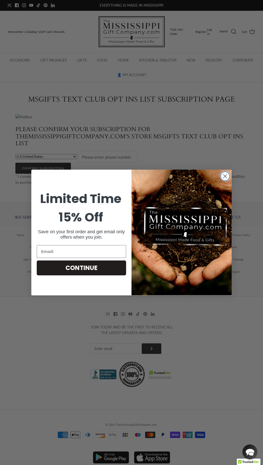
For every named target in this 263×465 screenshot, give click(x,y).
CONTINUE (81, 268)
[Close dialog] (225, 176)
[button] (249, 451)
